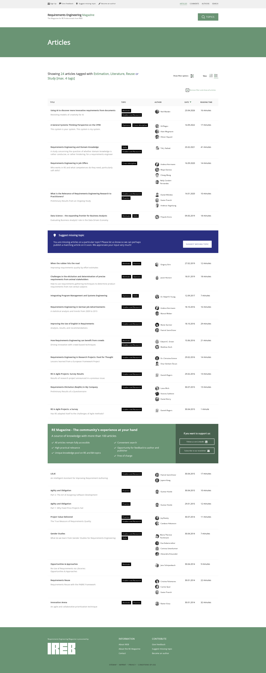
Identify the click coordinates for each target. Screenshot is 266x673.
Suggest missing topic (197, 244)
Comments (194, 3)
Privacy (132, 665)
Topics (209, 16)
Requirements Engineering (71, 16)
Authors (205, 3)
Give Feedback (158, 644)
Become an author (160, 653)
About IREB (124, 644)
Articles (183, 3)
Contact (122, 653)
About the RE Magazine (129, 649)
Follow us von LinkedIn (195, 442)
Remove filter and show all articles (202, 90)
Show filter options (181, 76)
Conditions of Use (147, 665)
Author (158, 102)
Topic (123, 102)
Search (215, 3)
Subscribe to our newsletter (195, 450)
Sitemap (113, 665)
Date (187, 102)
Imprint (122, 665)
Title (52, 102)
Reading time (206, 102)
